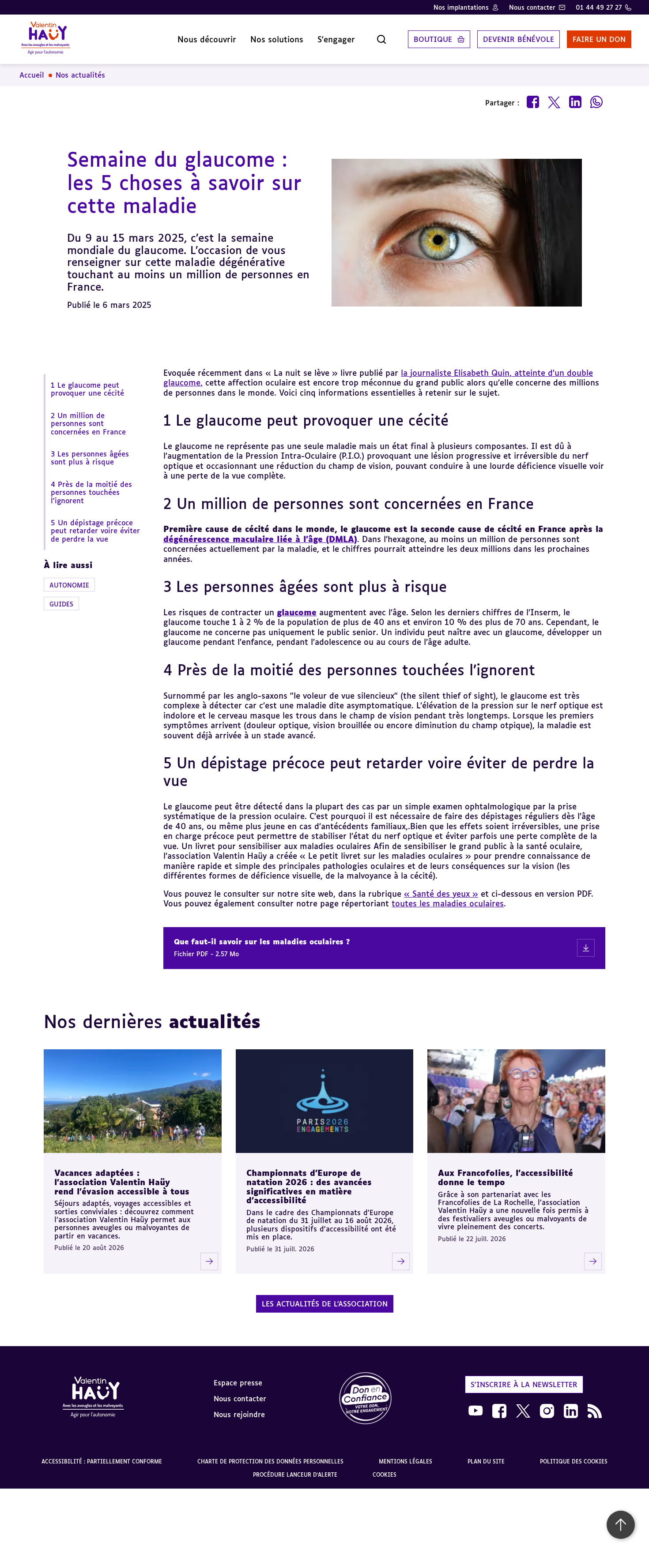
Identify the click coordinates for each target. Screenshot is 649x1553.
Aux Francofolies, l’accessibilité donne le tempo (505, 1177)
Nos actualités (80, 75)
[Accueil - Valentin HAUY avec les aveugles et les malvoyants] (93, 1399)
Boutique (433, 39)
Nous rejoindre (239, 1414)
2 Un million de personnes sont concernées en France (89, 423)
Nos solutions (276, 39)
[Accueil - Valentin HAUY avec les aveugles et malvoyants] (46, 39)
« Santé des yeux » (441, 893)
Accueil (31, 75)
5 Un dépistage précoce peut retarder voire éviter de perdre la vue (95, 530)
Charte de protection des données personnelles (270, 1461)
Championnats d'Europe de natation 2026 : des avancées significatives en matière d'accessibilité (309, 1186)
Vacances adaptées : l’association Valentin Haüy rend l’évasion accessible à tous (121, 1182)
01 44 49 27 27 (599, 7)
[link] (365, 1399)
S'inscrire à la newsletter (524, 1384)
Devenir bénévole (518, 39)
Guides (61, 604)
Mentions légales (405, 1461)
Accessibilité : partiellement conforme (102, 1461)
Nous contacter (532, 7)
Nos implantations (461, 7)
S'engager (336, 39)
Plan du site (486, 1461)
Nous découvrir (206, 39)
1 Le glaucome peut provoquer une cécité (89, 389)
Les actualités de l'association (325, 1303)
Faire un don (599, 39)
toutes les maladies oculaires (448, 903)
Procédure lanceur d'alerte (295, 1474)
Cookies (384, 1474)
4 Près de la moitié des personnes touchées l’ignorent (91, 492)
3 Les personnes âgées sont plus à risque (90, 457)
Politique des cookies (573, 1461)
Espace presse (238, 1382)
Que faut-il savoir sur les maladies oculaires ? (262, 942)
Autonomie (69, 585)
